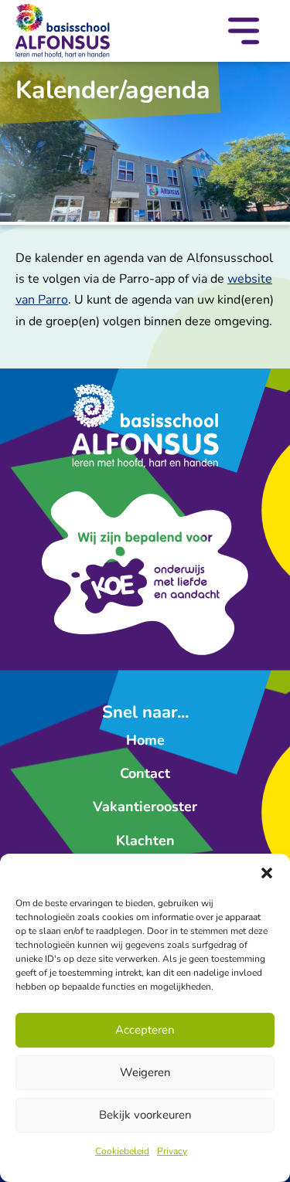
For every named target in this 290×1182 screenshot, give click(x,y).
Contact (145, 773)
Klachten (145, 840)
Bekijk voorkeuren (145, 1115)
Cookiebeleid (122, 1151)
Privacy (172, 1151)
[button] (267, 873)
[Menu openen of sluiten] (243, 34)
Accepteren (145, 1030)
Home (145, 740)
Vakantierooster (145, 806)
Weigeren (145, 1072)
